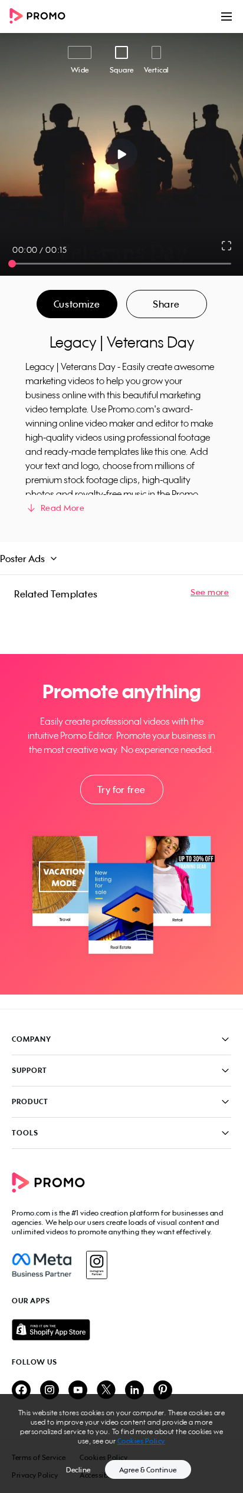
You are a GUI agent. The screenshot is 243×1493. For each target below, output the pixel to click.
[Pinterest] (162, 1390)
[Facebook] (41, 1265)
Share (166, 304)
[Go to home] (41, 16)
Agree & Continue (148, 1469)
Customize (77, 304)
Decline (78, 1469)
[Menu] (226, 16)
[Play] (121, 154)
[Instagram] (96, 1265)
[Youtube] (77, 1390)
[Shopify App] (121, 1329)
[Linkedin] (134, 1390)
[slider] (12, 263)
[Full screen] (227, 245)
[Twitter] (106, 1390)
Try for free (121, 789)
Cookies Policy (141, 1440)
